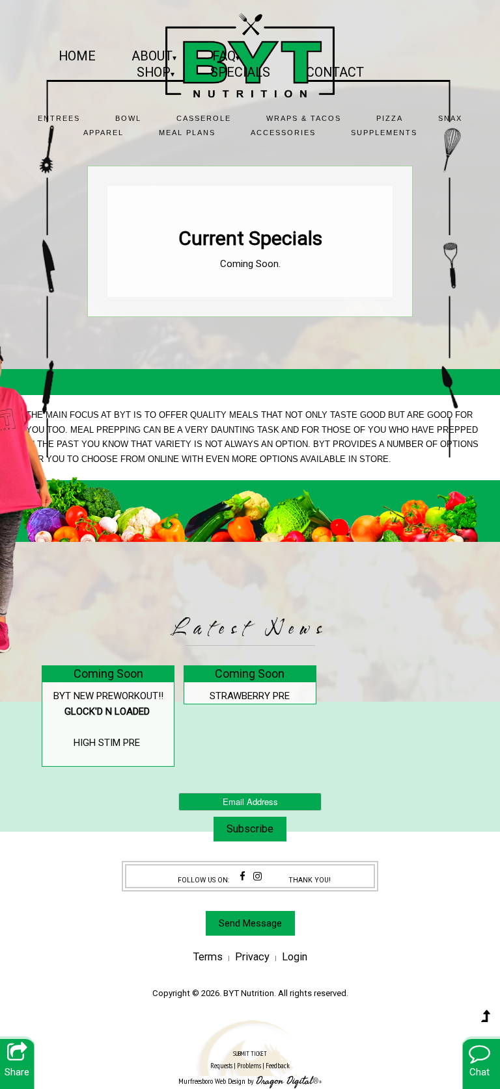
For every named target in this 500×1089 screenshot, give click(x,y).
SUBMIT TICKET (250, 1059)
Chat (479, 1072)
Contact (335, 72)
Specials (240, 72)
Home (77, 56)
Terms (208, 957)
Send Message (250, 923)
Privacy (252, 957)
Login (294, 957)
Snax (450, 118)
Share (17, 1072)
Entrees (59, 118)
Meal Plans (187, 132)
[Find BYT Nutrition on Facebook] (242, 876)
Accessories (283, 132)
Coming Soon (108, 673)
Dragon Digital (284, 1080)
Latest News (250, 628)
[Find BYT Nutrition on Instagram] (257, 876)
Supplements (384, 132)
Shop (155, 72)
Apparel (103, 132)
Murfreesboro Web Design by (216, 1081)
